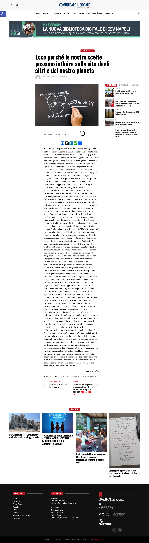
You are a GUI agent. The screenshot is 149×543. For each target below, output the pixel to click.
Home (38, 13)
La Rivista (109, 13)
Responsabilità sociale (95, 13)
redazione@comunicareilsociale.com (65, 518)
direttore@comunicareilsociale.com (64, 503)
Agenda (66, 13)
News (73, 13)
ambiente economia (69, 377)
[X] (67, 143)
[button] (3, 14)
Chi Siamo (16, 501)
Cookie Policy (99, 540)
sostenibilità (91, 377)
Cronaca (81, 13)
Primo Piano (57, 13)
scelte (81, 377)
